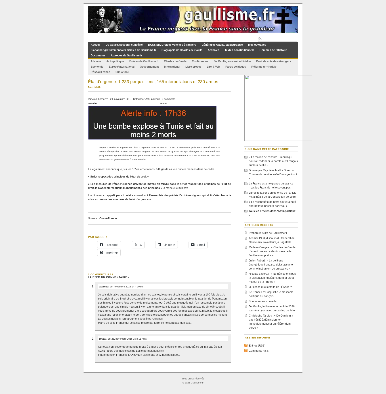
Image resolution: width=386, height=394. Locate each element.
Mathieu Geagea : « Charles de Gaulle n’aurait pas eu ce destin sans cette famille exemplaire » (272, 251)
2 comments (168, 99)
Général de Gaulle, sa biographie (222, 44)
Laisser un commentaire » (109, 277)
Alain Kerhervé (100, 99)
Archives (213, 50)
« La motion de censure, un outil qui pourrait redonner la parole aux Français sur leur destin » (273, 161)
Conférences (200, 61)
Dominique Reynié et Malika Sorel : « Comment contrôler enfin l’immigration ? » (273, 174)
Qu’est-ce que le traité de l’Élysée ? (270, 287)
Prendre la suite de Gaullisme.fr (268, 233)
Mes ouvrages (257, 44)
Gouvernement (149, 66)
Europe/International (121, 66)
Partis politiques (235, 66)
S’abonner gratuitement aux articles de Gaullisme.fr (123, 50)
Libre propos (193, 66)
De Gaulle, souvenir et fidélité (124, 44)
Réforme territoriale (264, 66)
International (172, 66)
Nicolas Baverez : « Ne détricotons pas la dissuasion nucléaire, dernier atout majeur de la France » (272, 277)
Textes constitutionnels (239, 50)
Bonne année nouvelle (263, 301)
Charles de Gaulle (175, 61)
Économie (97, 66)
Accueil (95, 44)
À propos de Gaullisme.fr (126, 55)
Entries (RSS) (257, 345)
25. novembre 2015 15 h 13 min (128, 338)
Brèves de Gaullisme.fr (144, 61)
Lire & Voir (213, 66)
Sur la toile (122, 72)
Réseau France (100, 72)
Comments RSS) (259, 350)
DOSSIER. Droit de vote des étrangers (172, 44)
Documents (98, 55)
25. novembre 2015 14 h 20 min (127, 286)
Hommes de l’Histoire (273, 50)
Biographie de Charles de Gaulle (182, 50)
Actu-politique (115, 61)
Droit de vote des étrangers (273, 61)
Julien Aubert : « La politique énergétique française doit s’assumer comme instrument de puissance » (271, 264)
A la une (96, 61)
